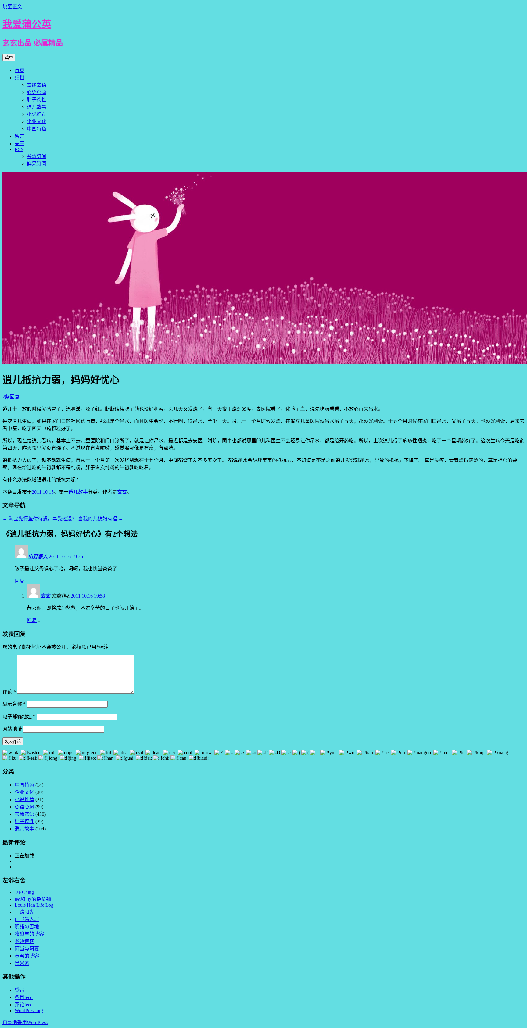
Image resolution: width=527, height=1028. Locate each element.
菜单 (9, 57)
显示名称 (14, 704)
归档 (19, 77)
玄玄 (122, 491)
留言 (19, 136)
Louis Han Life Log (34, 905)
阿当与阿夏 (27, 948)
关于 (19, 143)
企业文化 (36, 121)
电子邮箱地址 (18, 716)
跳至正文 (12, 6)
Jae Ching (24, 892)
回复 (19, 581)
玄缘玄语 (36, 84)
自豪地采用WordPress (25, 1022)
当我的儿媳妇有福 (100, 518)
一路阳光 (24, 912)
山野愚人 (38, 556)
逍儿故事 (36, 106)
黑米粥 (22, 963)
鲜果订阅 (36, 163)
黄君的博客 (27, 955)
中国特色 (36, 128)
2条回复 (11, 396)
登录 (19, 990)
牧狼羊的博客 (29, 934)
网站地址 (12, 729)
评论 (9, 691)
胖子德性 (36, 99)
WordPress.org (29, 1010)
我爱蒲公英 (26, 24)
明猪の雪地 (27, 926)
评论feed (24, 1004)
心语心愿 (36, 92)
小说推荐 (36, 114)
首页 (19, 70)
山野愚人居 (27, 919)
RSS (19, 149)
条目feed (24, 997)
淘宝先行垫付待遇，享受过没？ (39, 518)
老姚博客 (24, 941)
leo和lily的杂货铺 (33, 899)
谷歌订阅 (36, 156)
